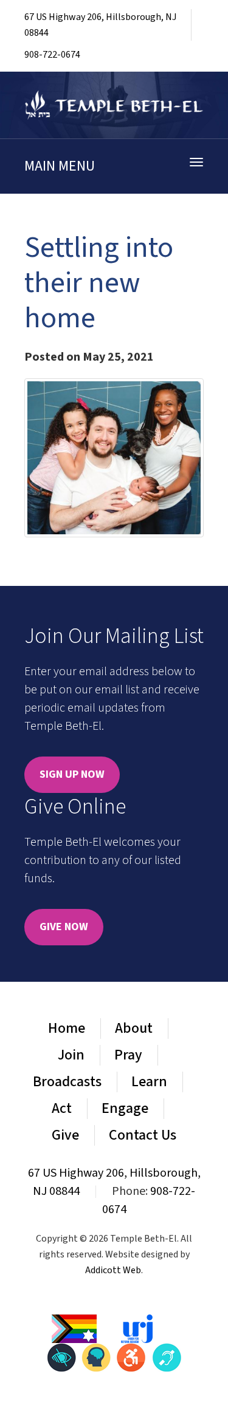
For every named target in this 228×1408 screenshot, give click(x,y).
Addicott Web (113, 1270)
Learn (149, 1081)
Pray (128, 1055)
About (134, 1028)
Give (65, 1135)
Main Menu (59, 166)
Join (71, 1055)
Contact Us (142, 1135)
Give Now (64, 926)
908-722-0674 (52, 54)
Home (66, 1028)
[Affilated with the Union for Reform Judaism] (137, 1328)
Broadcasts (67, 1081)
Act (62, 1108)
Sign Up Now (72, 774)
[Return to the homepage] (114, 105)
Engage (125, 1108)
